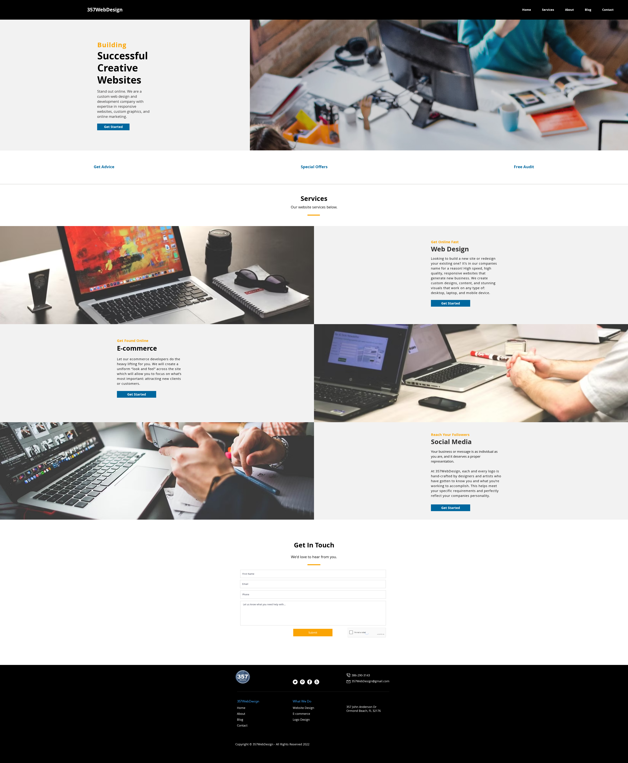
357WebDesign (248, 701)
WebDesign (109, 9)
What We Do (302, 701)
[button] (551, 9)
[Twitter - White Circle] (295, 681)
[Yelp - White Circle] (316, 681)
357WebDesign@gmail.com (370, 681)
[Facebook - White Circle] (309, 681)
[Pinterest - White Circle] (302, 681)
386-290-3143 (361, 675)
